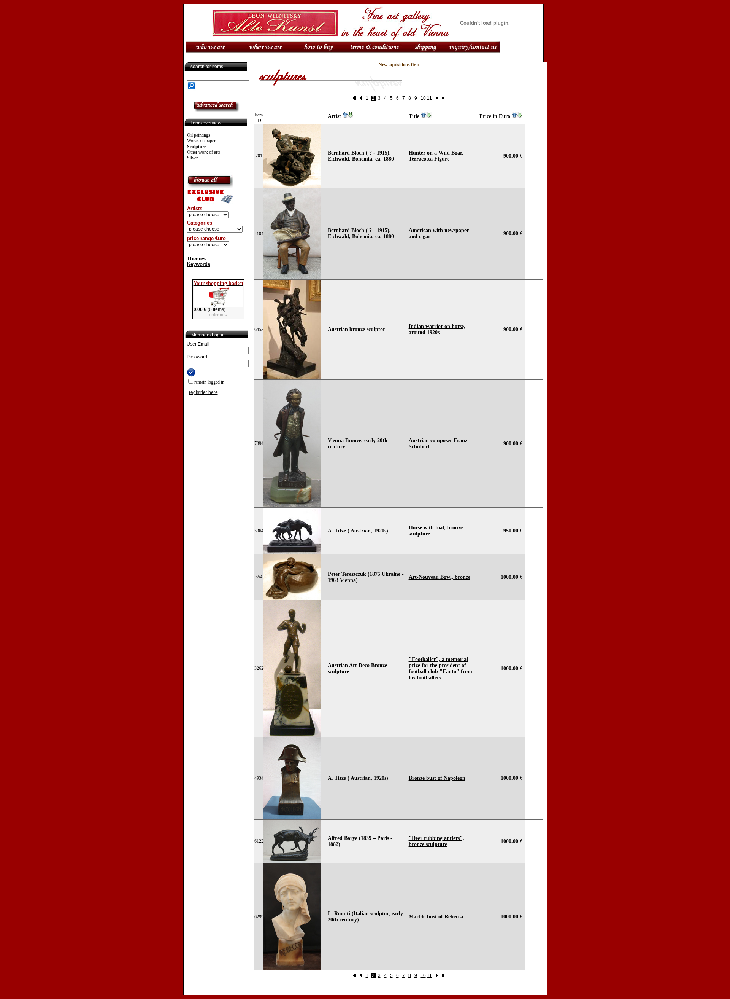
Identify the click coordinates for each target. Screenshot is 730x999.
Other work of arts (204, 152)
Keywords (198, 264)
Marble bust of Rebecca (436, 916)
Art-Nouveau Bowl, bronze (439, 577)
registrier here (203, 392)
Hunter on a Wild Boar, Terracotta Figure (436, 156)
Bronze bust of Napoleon (437, 778)
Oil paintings (198, 135)
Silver (192, 158)
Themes (196, 258)
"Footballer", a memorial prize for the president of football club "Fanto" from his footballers (440, 668)
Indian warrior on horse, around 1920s (437, 329)
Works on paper (201, 140)
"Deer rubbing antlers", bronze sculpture (436, 841)
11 (429, 98)
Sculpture (196, 146)
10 (423, 98)
